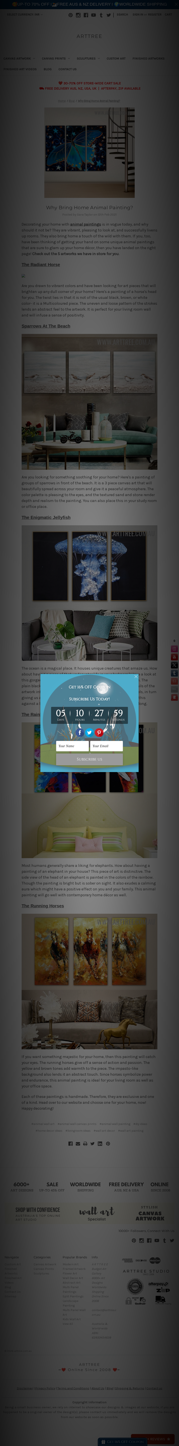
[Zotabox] (136, 768)
